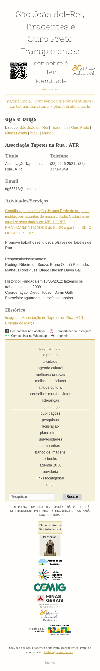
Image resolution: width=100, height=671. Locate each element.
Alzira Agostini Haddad (58, 652)
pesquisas (50, 420)
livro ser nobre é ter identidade (62, 101)
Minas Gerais (16, 133)
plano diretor (50, 433)
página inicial (19, 101)
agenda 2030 (50, 465)
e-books (50, 459)
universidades (50, 439)
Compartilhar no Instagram (73, 331)
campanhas (50, 446)
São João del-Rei (49, 14)
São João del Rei (34, 127)
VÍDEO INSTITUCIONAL (51, 89)
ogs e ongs (50, 407)
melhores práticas (50, 374)
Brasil (34, 133)
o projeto (50, 355)
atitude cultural (50, 387)
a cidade (50, 361)
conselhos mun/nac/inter (50, 394)
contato (50, 485)
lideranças (50, 400)
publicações (50, 413)
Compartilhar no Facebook (28, 331)
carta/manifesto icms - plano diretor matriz (50, 106)
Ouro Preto (50, 38)
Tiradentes (46, 26)
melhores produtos (50, 381)
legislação (50, 426)
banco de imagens (50, 452)
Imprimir (62, 335)
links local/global (50, 478)
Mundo (47, 133)
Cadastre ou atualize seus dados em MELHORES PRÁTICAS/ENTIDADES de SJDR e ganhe (47, 222)
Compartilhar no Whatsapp (28, 335)
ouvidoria (50, 472)
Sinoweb (50, 662)
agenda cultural (50, 368)
